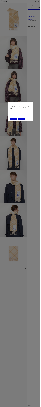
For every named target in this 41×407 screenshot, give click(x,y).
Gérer (28, 119)
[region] (20, 111)
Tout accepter (13, 119)
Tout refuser (21, 119)
